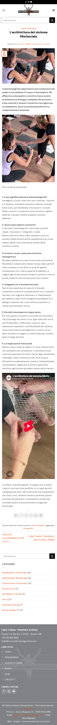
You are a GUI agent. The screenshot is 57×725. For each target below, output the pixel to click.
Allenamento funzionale (14, 572)
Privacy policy (28, 708)
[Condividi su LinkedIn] (41, 515)
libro (4, 599)
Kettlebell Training (11, 594)
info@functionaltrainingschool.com (28, 715)
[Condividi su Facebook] (21, 515)
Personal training (11, 604)
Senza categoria (28, 28)
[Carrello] (53, 10)
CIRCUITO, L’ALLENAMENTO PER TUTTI (13, 538)
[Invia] (52, 20)
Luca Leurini (44, 44)
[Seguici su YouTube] (31, 2)
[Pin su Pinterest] (36, 515)
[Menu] (3, 10)
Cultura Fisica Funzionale (14, 583)
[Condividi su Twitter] (26, 515)
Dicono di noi (8, 588)
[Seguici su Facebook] (26, 2)
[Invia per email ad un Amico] (31, 515)
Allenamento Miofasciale (14, 578)
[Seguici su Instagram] (28, 2)
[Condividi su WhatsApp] (16, 515)
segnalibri (29, 528)
